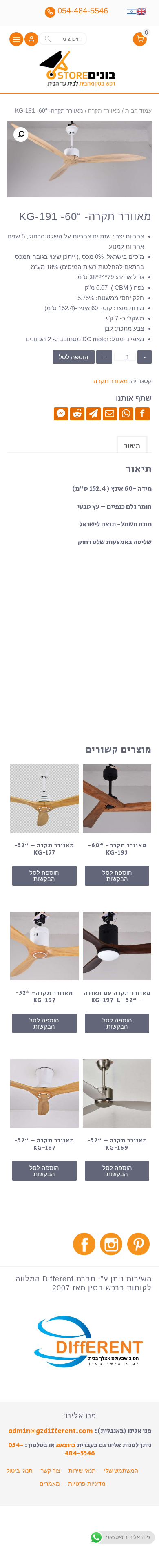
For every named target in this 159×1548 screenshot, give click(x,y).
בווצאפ (65, 1445)
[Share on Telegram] (93, 413)
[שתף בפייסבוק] (142, 413)
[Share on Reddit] (77, 413)
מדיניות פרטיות (87, 1483)
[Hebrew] (132, 10)
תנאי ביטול (20, 1470)
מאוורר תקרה (104, 111)
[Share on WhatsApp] (126, 413)
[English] (141, 10)
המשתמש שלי (121, 1470)
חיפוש (47, 38)
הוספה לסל (73, 356)
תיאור (132, 445)
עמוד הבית (138, 111)
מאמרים (50, 1483)
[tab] (132, 444)
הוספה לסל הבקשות (117, 875)
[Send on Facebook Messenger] (61, 413)
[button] (31, 39)
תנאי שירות (82, 1470)
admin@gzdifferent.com (50, 1431)
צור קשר (50, 1470)
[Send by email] (110, 413)
